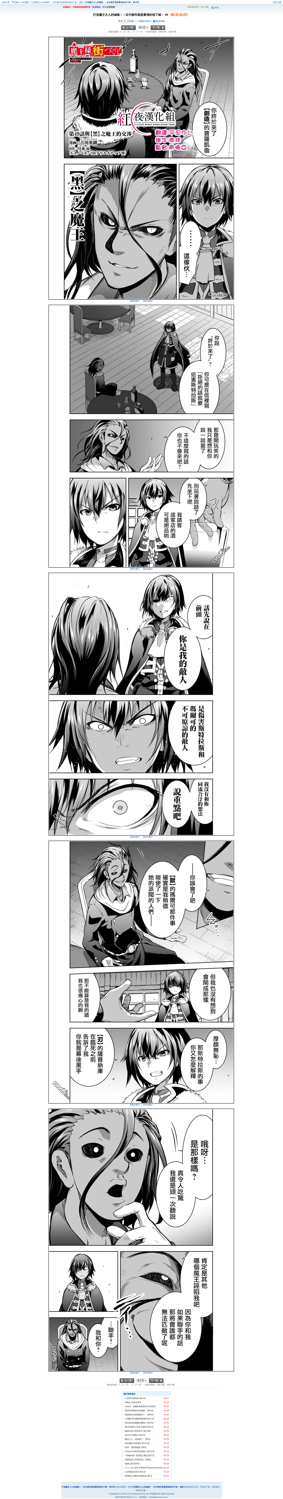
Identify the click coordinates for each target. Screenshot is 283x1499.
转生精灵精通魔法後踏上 (136, 1423)
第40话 (142, 1398)
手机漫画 (15, 2)
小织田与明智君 (132, 1398)
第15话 (150, 1427)
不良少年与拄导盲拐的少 (136, 1451)
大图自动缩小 (145, 21)
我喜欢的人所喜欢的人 (135, 1459)
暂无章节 (137, 1402)
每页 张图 (126, 21)
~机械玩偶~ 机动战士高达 (136, 1455)
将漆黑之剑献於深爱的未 (136, 1476)
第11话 (151, 1419)
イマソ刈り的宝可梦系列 (136, 1468)
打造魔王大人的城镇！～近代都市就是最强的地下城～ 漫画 (57, 2)
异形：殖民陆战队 (133, 1447)
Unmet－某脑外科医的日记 (137, 1406)
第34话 (150, 1423)
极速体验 (160, 21)
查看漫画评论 (193, 7)
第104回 (147, 1431)
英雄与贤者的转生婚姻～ (136, 1410)
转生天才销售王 (132, 1435)
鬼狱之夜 (129, 1464)
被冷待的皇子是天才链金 (136, 1427)
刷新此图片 (135, 301)
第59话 (152, 1406)
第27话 (151, 1455)
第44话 (142, 1435)
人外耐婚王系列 (132, 1472)
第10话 (150, 1410)
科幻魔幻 (25, 2)
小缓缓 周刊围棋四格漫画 (136, 1419)
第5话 (147, 1439)
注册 (279, 2)
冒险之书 (129, 1402)
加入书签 (205, 7)
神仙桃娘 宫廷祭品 (133, 1443)
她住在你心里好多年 (134, 1431)
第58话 (136, 1464)
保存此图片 (148, 301)
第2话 (149, 1476)
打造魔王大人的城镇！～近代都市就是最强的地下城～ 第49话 (112, 2)
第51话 (142, 1472)
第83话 (150, 1414)
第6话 (143, 1447)
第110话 (151, 1451)
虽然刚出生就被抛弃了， (136, 1414)
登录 (275, 2)
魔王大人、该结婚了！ (135, 1439)
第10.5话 (146, 1443)
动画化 (148, 1459)
